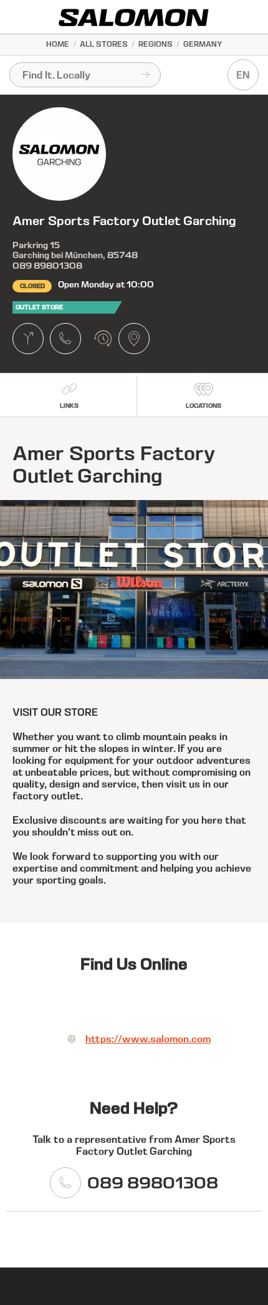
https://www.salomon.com (148, 1039)
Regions (155, 44)
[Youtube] (171, 1005)
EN (243, 75)
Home (57, 44)
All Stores (104, 44)
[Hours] (102, 338)
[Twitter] (134, 1005)
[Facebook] (96, 1005)
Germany (203, 44)
